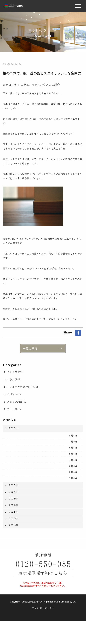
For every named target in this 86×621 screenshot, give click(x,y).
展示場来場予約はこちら (43, 572)
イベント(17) (15, 394)
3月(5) (73, 466)
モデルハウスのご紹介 (46, 84)
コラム (25, 84)
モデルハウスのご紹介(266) (23, 387)
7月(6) (73, 441)
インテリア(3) (15, 372)
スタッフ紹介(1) (16, 401)
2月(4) (73, 472)
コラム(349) (14, 379)
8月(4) (73, 435)
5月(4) (73, 453)
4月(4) (73, 460)
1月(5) (73, 478)
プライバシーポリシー (43, 608)
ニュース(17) (15, 409)
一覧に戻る (30, 348)
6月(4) (73, 447)
